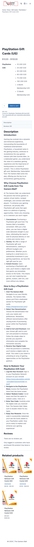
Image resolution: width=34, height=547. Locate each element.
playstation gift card (10, 115)
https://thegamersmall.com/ (17, 307)
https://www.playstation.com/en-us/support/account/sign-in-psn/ (18, 381)
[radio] (24, 64)
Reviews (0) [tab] (8, 126)
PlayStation (12, 113)
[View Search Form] (21, 3)
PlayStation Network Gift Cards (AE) (9, 478)
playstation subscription (23, 115)
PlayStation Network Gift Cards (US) (9, 510)
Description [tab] (8, 122)
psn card (4, 116)
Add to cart (14, 106)
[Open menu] (30, 3)
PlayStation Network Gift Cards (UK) (24, 478)
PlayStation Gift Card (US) (22, 113)
